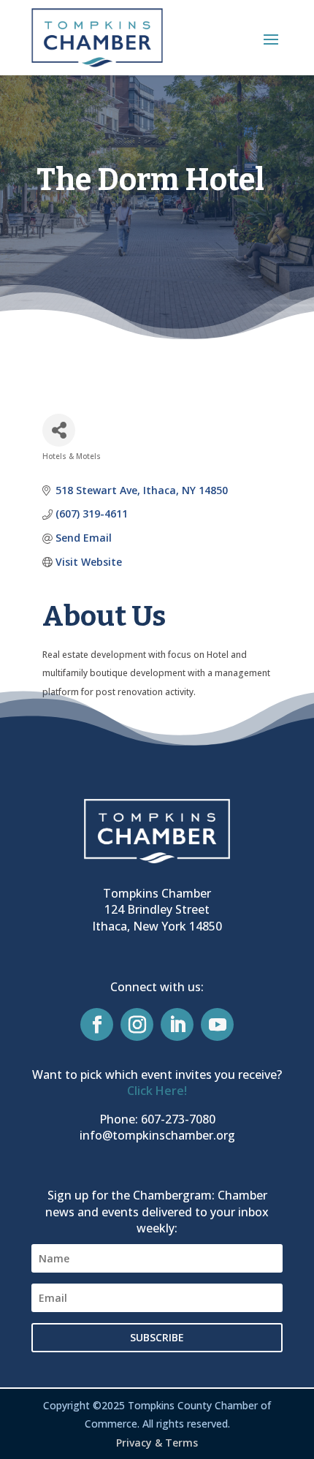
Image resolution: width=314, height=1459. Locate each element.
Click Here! (157, 1091)
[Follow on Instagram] (136, 1024)
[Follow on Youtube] (217, 1024)
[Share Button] (58, 430)
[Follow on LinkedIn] (177, 1024)
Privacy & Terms (157, 1442)
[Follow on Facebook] (96, 1024)
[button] (271, 38)
